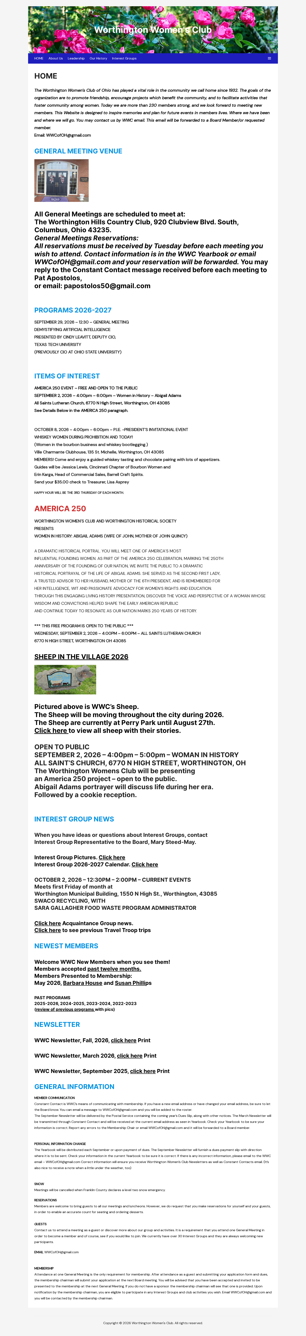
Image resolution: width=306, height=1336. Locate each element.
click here (124, 1040)
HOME (39, 58)
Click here (51, 730)
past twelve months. (114, 969)
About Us (56, 58)
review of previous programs (65, 1009)
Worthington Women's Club (153, 29)
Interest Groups (124, 58)
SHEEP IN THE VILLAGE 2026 (81, 657)
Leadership (76, 58)
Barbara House (82, 983)
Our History (98, 58)
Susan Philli (130, 983)
